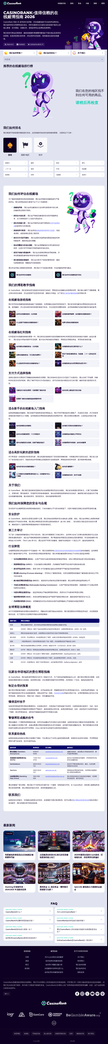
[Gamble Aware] (83, 1015)
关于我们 (80, 957)
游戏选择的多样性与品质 (45, 230)
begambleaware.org (52, 764)
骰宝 (26, 964)
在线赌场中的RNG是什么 (53, 968)
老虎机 (26, 968)
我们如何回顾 (80, 964)
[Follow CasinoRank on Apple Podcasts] (102, 994)
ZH (6, 994)
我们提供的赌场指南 (70, 293)
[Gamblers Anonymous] (21, 1015)
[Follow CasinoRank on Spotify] (96, 994)
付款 (87, 3)
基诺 (26, 961)
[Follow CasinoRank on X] (86, 994)
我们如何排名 (80, 968)
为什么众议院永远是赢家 (53, 957)
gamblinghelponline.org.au (54, 776)
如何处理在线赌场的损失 (53, 972)
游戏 (71, 3)
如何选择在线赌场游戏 (53, 961)
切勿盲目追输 (59, 693)
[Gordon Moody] (54, 1015)
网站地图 (72, 1041)
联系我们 (80, 961)
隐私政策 (80, 972)
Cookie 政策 (36, 1041)
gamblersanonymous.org (54, 752)
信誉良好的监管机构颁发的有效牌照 (67, 551)
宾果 (26, 957)
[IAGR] (10, 1015)
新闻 (103, 3)
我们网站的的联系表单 (81, 800)
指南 (95, 3)
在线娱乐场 (62, 3)
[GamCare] (36, 1015)
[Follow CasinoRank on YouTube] (91, 994)
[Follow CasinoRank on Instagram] (81, 994)
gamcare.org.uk (50, 770)
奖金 (79, 3)
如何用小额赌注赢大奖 (53, 964)
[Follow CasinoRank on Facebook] (76, 994)
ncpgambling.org (51, 758)
